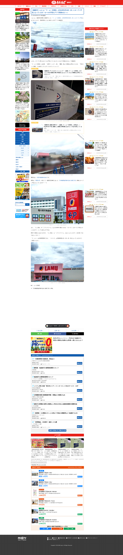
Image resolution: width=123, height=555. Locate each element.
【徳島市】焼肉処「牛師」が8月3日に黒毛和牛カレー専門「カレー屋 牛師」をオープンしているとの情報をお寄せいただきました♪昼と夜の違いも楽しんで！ (22, 86)
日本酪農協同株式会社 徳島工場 (67, 180)
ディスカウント (34, 462)
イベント (87, 6)
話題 (79, 6)
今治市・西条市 (19, 166)
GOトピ (19, 6)
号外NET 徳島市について (54, 539)
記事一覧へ (57, 330)
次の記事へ (74, 330)
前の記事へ (40, 330)
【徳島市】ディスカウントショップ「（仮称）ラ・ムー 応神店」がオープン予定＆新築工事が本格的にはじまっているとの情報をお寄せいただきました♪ (63, 72)
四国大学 (37, 180)
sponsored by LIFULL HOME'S (75, 467)
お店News (53, 6)
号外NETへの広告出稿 (72, 538)
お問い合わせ (82, 538)
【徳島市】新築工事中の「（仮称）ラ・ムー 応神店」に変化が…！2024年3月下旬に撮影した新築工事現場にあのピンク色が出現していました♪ (63, 126)
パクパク (40, 462)
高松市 (17, 162)
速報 (95, 6)
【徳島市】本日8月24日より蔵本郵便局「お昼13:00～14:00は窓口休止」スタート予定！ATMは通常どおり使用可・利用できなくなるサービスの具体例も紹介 (22, 46)
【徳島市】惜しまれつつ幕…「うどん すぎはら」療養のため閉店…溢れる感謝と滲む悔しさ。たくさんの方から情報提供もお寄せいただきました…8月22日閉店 (22, 26)
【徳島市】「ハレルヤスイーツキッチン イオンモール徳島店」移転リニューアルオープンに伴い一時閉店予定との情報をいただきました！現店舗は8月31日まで (22, 66)
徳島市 (69, 2)
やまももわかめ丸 (42, 464)
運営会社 (56, 538)
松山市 (17, 164)
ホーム (50, 538)
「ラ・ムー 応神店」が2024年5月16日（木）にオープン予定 (66, 18)
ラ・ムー (44, 462)
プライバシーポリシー (92, 538)
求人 (36, 6)
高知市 (17, 169)
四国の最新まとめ (19, 157)
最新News (28, 6)
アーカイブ (102, 6)
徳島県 (43, 15)
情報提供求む (62, 538)
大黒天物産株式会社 (42, 177)
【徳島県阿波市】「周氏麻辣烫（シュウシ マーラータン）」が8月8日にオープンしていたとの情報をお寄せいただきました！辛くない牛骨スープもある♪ (22, 105)
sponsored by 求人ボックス (47, 355)
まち (72, 6)
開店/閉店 (44, 6)
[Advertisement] (96, 18)
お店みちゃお (64, 6)
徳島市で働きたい (36, 355)
